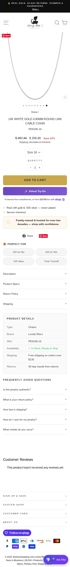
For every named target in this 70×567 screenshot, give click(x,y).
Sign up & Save (15, 496)
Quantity (35, 160)
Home (34, 112)
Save (45, 236)
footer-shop (13, 505)
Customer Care (15, 513)
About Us (10, 522)
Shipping (23, 142)
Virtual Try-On (35, 191)
